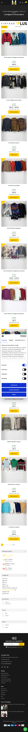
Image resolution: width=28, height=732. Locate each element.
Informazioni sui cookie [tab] (21, 340)
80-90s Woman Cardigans (14, 228)
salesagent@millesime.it (6, 661)
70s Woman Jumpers (14, 527)
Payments (3, 682)
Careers (3, 698)
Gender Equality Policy (6, 680)
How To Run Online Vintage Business (16, 711)
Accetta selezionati (14, 389)
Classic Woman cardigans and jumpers (14, 313)
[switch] (24, 369)
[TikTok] (8, 667)
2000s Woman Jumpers (14, 484)
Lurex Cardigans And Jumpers (14, 100)
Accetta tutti (14, 385)
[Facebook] (2, 667)
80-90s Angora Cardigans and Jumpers (14, 57)
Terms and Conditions (6, 679)
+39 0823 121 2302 (5, 659)
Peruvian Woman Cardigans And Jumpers (14, 271)
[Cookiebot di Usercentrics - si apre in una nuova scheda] (20, 336)
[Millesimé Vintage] (14, 2)
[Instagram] (5, 667)
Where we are (4, 690)
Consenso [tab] (4, 340)
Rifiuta (14, 394)
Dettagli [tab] (11, 340)
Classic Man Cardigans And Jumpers (14, 399)
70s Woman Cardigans (14, 185)
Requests (3, 694)
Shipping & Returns (5, 675)
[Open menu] (2, 2)
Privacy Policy (20, 647)
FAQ (2, 696)
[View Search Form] (20, 2)
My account (3, 688)
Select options (14, 69)
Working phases (4, 673)
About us (3, 692)
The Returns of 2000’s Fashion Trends (16, 704)
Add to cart (14, 154)
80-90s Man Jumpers (14, 142)
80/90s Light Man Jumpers (14, 441)
